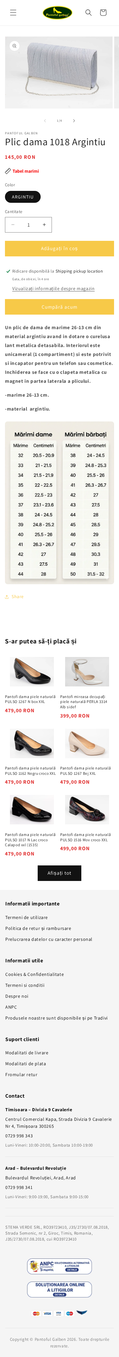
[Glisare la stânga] (45, 120)
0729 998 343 (19, 1136)
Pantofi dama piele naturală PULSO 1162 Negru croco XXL (30, 771)
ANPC (11, 1007)
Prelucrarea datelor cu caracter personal (49, 939)
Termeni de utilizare (26, 917)
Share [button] (18, 596)
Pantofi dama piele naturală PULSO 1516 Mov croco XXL (85, 837)
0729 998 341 (18, 1187)
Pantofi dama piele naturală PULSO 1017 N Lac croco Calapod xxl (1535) (30, 839)
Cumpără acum (59, 307)
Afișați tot (59, 873)
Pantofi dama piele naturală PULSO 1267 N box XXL (30, 699)
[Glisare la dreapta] (74, 120)
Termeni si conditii (24, 985)
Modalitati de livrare (27, 1053)
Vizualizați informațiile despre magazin (53, 288)
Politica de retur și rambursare (38, 928)
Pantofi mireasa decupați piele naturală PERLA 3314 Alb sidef (83, 701)
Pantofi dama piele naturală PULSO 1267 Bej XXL (85, 771)
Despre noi (16, 996)
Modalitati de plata (25, 1064)
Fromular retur (21, 1074)
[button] (13, 12)
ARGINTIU (23, 197)
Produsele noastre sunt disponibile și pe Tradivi (56, 1018)
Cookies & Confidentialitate (34, 974)
